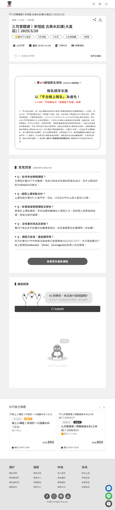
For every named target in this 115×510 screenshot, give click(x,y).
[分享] (94, 20)
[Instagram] (54, 496)
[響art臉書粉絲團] (108, 488)
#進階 (86, 36)
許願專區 (37, 482)
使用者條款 (14, 477)
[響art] (9, 3)
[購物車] (100, 4)
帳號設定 (86, 486)
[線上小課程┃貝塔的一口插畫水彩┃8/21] (31, 414)
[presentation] (99, 407)
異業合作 (61, 486)
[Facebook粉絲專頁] (47, 496)
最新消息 (37, 473)
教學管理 (86, 482)
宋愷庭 (30, 19)
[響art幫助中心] (108, 503)
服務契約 (13, 486)
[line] (61, 496)
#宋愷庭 (42, 36)
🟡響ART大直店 (23, 36)
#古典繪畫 (71, 36)
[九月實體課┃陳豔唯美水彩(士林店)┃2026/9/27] (82, 415)
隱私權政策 (14, 482)
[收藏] (15, 56)
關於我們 (13, 473)
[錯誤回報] (100, 20)
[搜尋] (94, 4)
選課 (14, 19)
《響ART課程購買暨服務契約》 (58, 138)
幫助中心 (37, 486)
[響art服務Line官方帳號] (108, 495)
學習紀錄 (86, 477)
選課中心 (37, 477)
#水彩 (22, 19)
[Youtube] (68, 496)
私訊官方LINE (83, 132)
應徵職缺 (61, 482)
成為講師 (61, 477)
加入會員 (61, 473)
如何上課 (86, 473)
